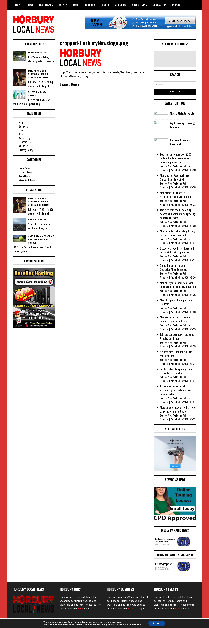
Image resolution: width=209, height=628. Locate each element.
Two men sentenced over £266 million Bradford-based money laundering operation (175, 158)
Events (63, 5)
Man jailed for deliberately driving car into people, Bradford (177, 233)
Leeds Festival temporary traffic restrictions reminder (176, 371)
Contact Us (159, 5)
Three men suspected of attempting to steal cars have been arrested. (175, 390)
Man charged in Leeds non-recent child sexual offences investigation (178, 285)
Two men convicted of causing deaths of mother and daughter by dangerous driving (177, 214)
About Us (120, 5)
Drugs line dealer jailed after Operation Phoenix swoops (175, 268)
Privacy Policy (26, 150)
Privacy (177, 5)
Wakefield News (27, 180)
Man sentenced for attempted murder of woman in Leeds (175, 319)
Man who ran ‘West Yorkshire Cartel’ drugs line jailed (174, 177)
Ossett (105, 5)
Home (18, 5)
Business (23, 126)
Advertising (139, 5)
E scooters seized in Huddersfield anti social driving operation (177, 250)
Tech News (24, 176)
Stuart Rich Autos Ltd (181, 113)
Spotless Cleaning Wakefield (179, 142)
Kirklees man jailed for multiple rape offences (176, 354)
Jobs (75, 5)
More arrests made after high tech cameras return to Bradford (178, 409)
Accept (156, 623)
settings (136, 624)
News (31, 5)
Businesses (46, 5)
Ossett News (25, 172)
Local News (24, 168)
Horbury (89, 5)
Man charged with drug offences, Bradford (177, 302)
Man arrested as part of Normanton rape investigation (175, 195)
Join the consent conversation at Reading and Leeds (177, 336)
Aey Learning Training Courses (182, 125)
